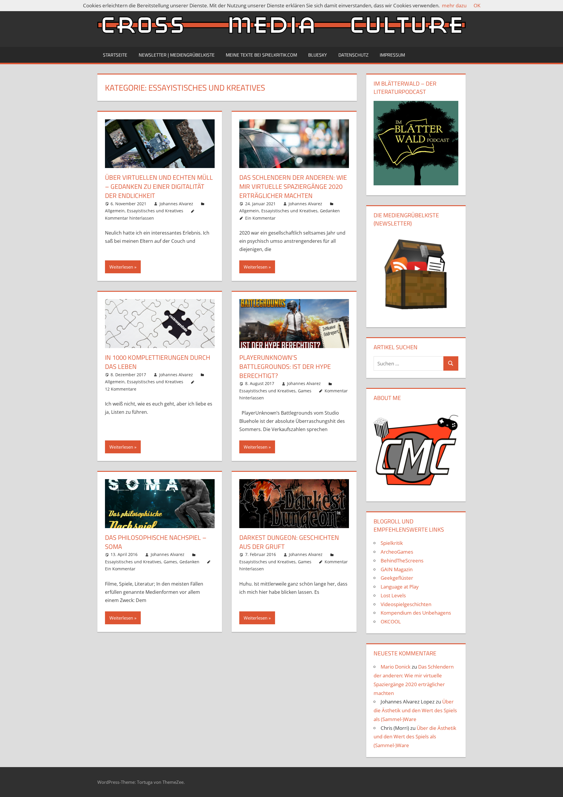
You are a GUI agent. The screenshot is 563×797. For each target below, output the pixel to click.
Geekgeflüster (397, 577)
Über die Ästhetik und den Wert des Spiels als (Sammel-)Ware (415, 710)
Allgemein (115, 210)
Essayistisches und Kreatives (155, 210)
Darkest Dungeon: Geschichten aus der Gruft (289, 542)
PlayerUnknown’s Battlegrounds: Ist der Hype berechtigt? (285, 366)
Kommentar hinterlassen (129, 218)
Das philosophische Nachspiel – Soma (155, 542)
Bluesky (317, 54)
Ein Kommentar (260, 218)
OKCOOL (391, 621)
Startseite (115, 54)
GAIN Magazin (397, 569)
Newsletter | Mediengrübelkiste (177, 54)
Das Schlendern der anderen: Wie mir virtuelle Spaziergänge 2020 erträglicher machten (293, 186)
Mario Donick (396, 666)
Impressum (392, 54)
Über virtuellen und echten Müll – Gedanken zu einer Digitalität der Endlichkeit (159, 186)
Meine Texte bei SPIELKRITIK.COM (261, 54)
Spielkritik (392, 543)
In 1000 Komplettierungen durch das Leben (157, 362)
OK (477, 5)
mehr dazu (454, 5)
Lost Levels (393, 595)
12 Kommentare (120, 389)
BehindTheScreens (402, 560)
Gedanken (330, 210)
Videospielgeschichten (406, 604)
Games (304, 391)
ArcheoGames (397, 551)
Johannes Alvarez (176, 203)
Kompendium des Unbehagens (416, 612)
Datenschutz (353, 54)
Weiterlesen (121, 267)
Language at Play (400, 586)
